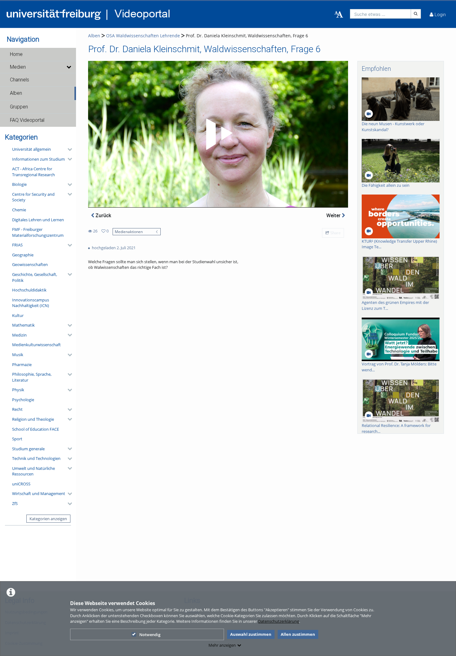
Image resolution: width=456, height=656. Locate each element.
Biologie (19, 184)
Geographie (23, 255)
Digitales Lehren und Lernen (38, 219)
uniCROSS (21, 484)
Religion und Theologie (33, 419)
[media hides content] (68, 67)
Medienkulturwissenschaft (36, 344)
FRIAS (17, 245)
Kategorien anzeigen (48, 518)
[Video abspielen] (218, 134)
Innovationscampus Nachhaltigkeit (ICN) (30, 303)
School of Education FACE (35, 429)
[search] (380, 14)
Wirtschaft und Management (38, 493)
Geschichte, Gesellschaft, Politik (34, 277)
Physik (18, 389)
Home (16, 54)
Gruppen (19, 107)
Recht (17, 409)
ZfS (15, 503)
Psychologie (23, 399)
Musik (17, 354)
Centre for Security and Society (33, 197)
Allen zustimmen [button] (298, 634)
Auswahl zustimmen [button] (250, 634)
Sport (17, 439)
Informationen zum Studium (38, 159)
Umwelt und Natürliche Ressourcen (33, 471)
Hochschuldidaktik (29, 290)
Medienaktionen (129, 231)
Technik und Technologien (36, 458)
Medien (18, 67)
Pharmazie (22, 364)
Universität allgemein (31, 149)
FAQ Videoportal (27, 120)
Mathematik (23, 325)
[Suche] (416, 14)
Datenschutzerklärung (278, 621)
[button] (38, 54)
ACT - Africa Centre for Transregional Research (33, 171)
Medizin (19, 335)
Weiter (334, 215)
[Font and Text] (338, 14)
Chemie (19, 210)
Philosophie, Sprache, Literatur (31, 377)
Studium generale (28, 449)
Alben (16, 93)
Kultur (18, 315)
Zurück (102, 215)
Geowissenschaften (30, 264)
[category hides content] (68, 149)
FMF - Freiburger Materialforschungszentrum (38, 232)
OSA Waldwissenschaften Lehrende (143, 36)
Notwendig (149, 634)
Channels (19, 80)
